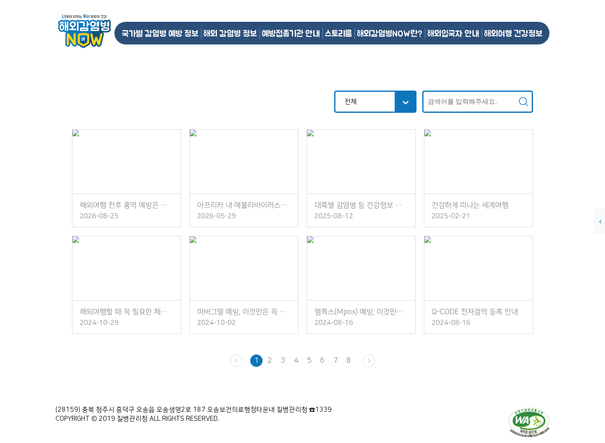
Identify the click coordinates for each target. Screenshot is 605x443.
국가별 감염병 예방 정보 (160, 33)
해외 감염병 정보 (230, 33)
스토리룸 (338, 33)
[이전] (236, 360)
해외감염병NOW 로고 (84, 31)
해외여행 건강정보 (513, 33)
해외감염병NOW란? (389, 33)
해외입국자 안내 (453, 33)
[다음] (369, 360)
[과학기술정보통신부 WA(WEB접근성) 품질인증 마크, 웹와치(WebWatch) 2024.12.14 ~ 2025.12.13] (528, 422)
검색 (523, 102)
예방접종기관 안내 (291, 33)
